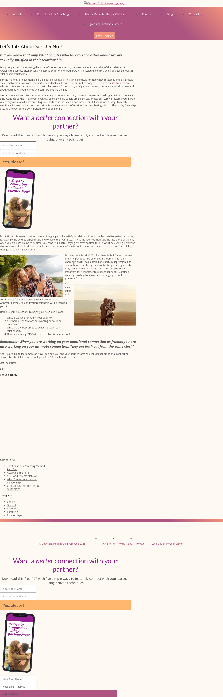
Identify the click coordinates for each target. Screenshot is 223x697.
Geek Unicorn (176, 543)
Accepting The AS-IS (18, 472)
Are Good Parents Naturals (22, 476)
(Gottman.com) (120, 83)
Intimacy (12, 508)
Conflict (11, 502)
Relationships (14, 515)
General (11, 505)
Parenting (12, 511)
